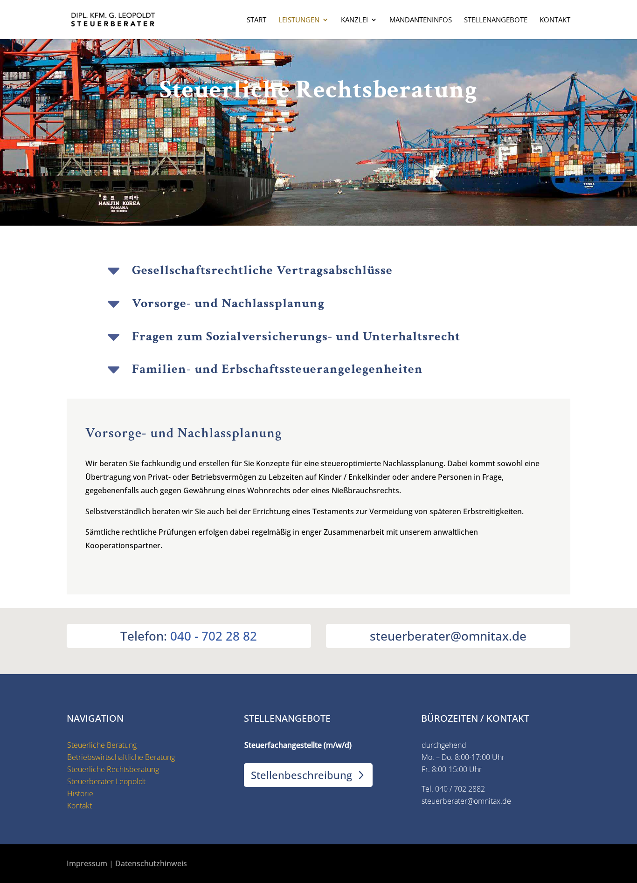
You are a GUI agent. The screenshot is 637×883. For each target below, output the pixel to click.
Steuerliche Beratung (102, 745)
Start (256, 20)
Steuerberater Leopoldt (106, 781)
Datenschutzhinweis (151, 863)
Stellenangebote (495, 20)
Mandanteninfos (420, 20)
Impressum (87, 863)
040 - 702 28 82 (213, 636)
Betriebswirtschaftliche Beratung (121, 757)
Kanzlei (354, 20)
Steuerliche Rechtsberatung (113, 769)
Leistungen (298, 20)
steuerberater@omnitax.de (466, 801)
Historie (80, 793)
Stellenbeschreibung (301, 775)
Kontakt (555, 20)
